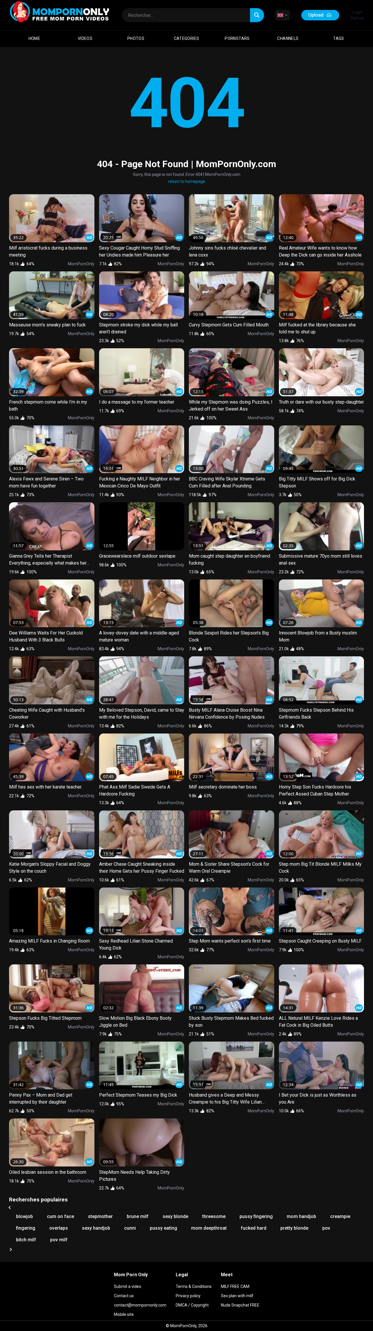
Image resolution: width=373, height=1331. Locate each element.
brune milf (138, 1216)
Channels (287, 38)
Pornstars (237, 38)
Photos (135, 38)
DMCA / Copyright (192, 1305)
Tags (338, 38)
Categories (186, 38)
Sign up (357, 17)
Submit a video (127, 1286)
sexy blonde (175, 1216)
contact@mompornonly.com (140, 1305)
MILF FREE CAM (235, 1286)
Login (357, 12)
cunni (130, 1228)
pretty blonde (294, 1228)
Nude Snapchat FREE (240, 1305)
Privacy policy (188, 1295)
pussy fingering (256, 1216)
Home (35, 38)
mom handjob (301, 1216)
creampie (340, 1216)
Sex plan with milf (237, 1295)
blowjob (24, 1216)
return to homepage (186, 181)
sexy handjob (96, 1228)
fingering (25, 1228)
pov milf (59, 1239)
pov (326, 1228)
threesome (214, 1216)
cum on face (60, 1216)
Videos (85, 38)
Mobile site (124, 1314)
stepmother (100, 1216)
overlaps (58, 1228)
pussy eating (163, 1228)
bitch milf (26, 1239)
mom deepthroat (209, 1228)
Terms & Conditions (194, 1286)
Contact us (124, 1295)
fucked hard (253, 1228)
